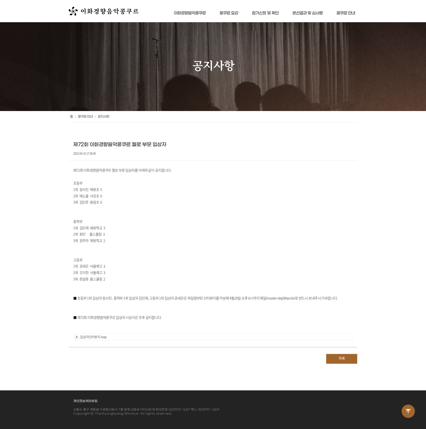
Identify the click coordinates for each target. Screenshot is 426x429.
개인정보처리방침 (85, 401)
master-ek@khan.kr (280, 298)
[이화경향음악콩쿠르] (104, 11)
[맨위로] (408, 411)
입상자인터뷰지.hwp (93, 336)
